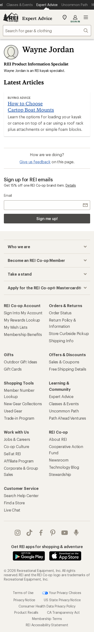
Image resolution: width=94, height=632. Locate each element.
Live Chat (12, 510)
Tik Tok (30, 533)
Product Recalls (26, 612)
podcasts (76, 533)
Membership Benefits (23, 334)
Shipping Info (61, 340)
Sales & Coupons (64, 362)
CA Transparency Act (63, 612)
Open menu (86, 17)
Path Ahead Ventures (67, 418)
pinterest (53, 533)
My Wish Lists (15, 327)
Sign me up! (47, 218)
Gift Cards (12, 369)
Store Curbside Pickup (69, 333)
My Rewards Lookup (22, 320)
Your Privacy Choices (64, 593)
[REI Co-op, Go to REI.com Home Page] (10, 17)
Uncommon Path (64, 411)
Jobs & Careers (17, 439)
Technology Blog (64, 467)
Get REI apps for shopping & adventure (47, 546)
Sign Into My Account (23, 312)
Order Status (60, 312)
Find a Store (14, 502)
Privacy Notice (24, 600)
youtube (65, 533)
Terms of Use (23, 593)
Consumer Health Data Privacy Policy (47, 606)
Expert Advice (37, 18)
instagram (18, 533)
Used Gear (13, 411)
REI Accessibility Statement (47, 625)
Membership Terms (47, 619)
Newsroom (58, 460)
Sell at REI (12, 453)
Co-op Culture (16, 446)
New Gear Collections (23, 403)
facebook (41, 533)
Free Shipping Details (67, 369)
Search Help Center (21, 495)
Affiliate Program (19, 461)
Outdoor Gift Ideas (20, 362)
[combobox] (47, 30)
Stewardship (60, 474)
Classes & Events (64, 403)
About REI (58, 439)
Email (8, 195)
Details (71, 185)
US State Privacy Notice (62, 600)
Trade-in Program (19, 418)
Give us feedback (35, 161)
